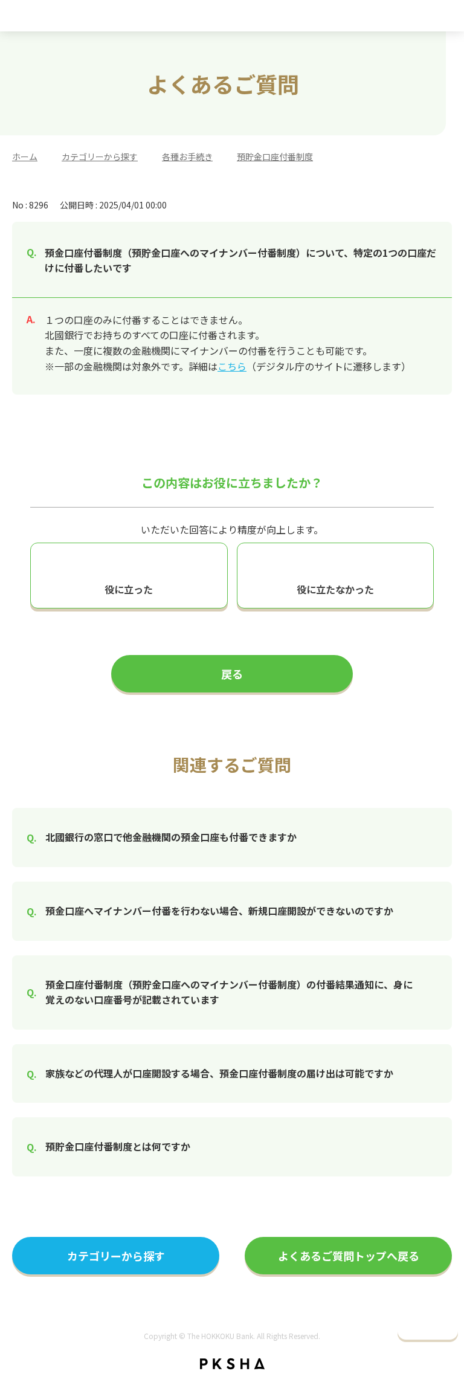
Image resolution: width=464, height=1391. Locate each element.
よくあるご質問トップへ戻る (348, 1256)
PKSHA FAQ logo (232, 1364)
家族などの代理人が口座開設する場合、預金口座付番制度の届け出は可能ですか (219, 1073)
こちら (232, 366)
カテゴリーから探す (100, 156)
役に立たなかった (335, 589)
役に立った (129, 589)
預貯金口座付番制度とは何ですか (117, 1146)
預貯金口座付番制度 (275, 156)
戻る (232, 674)
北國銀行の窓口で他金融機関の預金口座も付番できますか (171, 837)
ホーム (24, 156)
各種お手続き (187, 156)
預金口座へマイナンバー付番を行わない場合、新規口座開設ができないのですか (219, 910)
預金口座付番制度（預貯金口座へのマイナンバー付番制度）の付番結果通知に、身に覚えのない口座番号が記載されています (229, 992)
